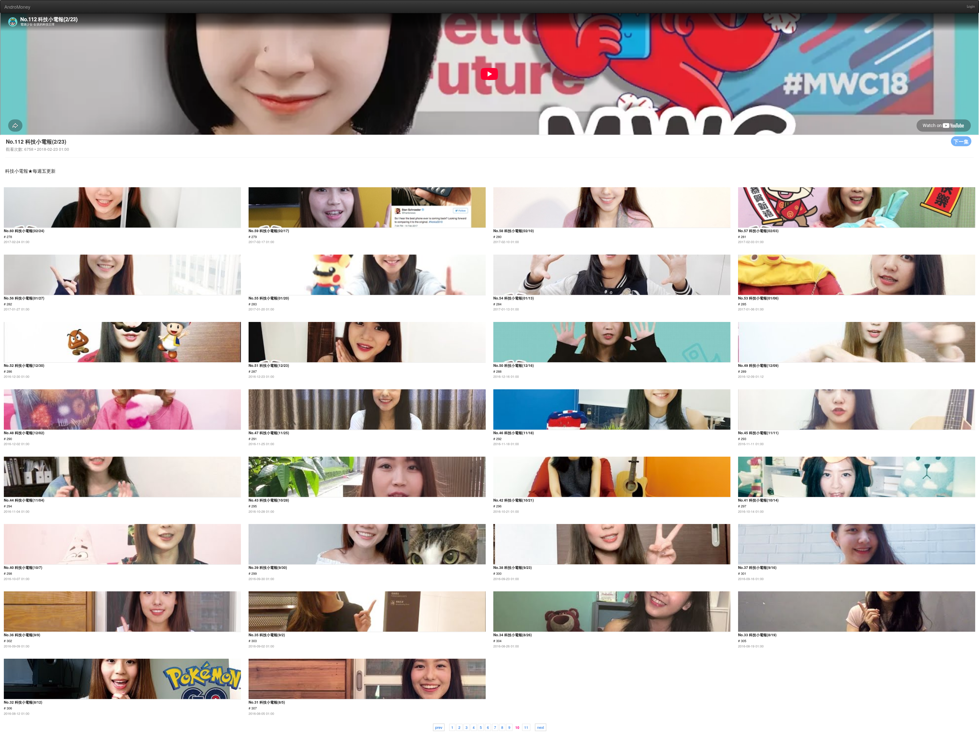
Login (971, 6)
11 (526, 727)
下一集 (961, 141)
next (540, 727)
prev (438, 727)
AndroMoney (17, 6)
